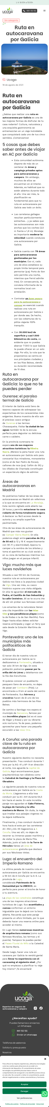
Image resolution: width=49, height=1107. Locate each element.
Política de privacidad (27, 1104)
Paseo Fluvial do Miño (17, 943)
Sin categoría (11, 20)
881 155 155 (31, 11)
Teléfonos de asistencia (14, 1043)
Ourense (11, 423)
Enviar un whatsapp (27, 1035)
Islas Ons (25, 730)
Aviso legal (40, 1104)
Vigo (8, 585)
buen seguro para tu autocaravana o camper (28, 302)
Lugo (18, 879)
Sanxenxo (22, 713)
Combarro (22, 687)
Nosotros (7, 1052)
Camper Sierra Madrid (17, 534)
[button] (45, 1059)
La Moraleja (37, 502)
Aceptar (24, 1084)
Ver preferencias (24, 1098)
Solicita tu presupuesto (14, 1047)
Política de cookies (12, 1104)
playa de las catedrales (18, 897)
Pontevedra (25, 662)
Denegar (24, 1091)
